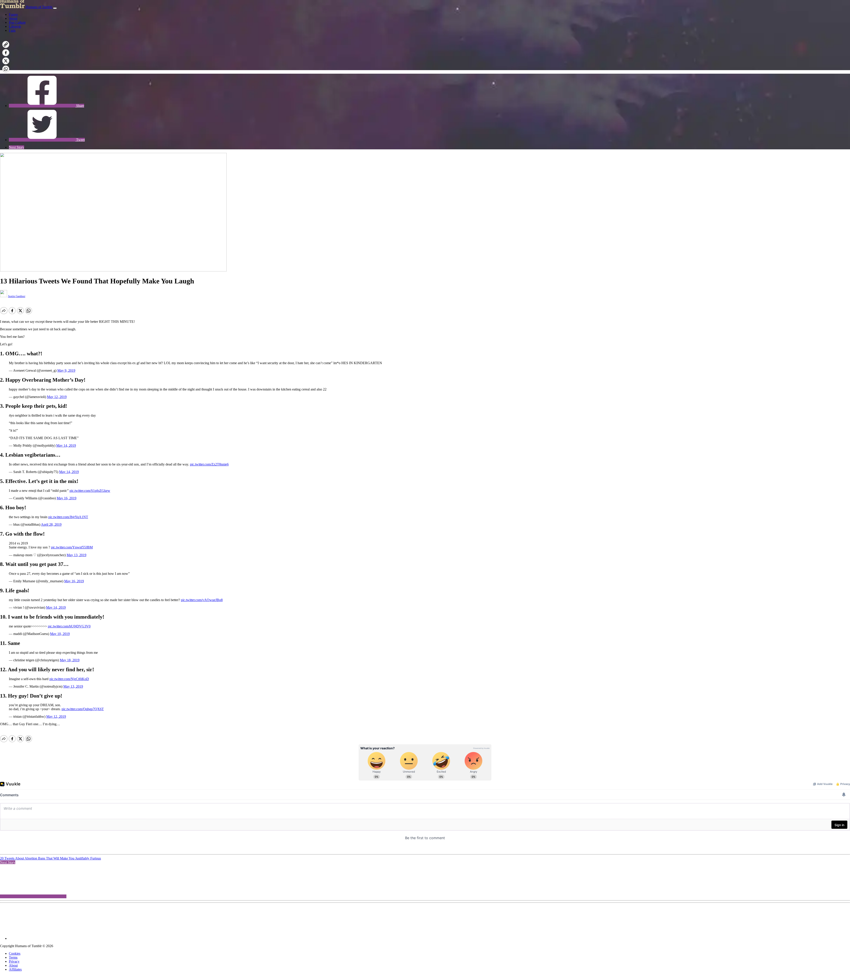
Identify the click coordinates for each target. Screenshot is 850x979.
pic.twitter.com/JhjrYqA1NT (68, 517)
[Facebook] (42, 68)
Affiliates (15, 969)
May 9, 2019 (66, 370)
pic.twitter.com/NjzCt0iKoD (69, 679)
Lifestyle (15, 26)
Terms (13, 957)
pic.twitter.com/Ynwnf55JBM (72, 547)
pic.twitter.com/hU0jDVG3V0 (69, 626)
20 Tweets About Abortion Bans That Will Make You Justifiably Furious (50, 858)
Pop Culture (17, 22)
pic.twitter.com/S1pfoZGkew (90, 490)
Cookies (14, 953)
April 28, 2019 (51, 524)
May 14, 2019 (66, 445)
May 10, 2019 (60, 634)
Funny (13, 14)
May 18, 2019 (69, 660)
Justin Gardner (16, 296)
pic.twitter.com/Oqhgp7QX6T (83, 709)
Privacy (14, 961)
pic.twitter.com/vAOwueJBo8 (202, 600)
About (13, 965)
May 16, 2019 (66, 498)
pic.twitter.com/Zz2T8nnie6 (209, 464)
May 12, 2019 (57, 397)
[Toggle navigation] (55, 8)
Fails (12, 30)
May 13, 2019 (76, 555)
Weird (13, 18)
